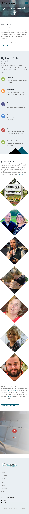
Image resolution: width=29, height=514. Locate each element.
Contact (3, 491)
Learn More (4, 45)
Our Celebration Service (13, 390)
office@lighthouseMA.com (8, 502)
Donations (4, 488)
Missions (3, 478)
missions (20, 174)
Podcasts (3, 482)
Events (3, 485)
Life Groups (4, 475)
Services (3, 472)
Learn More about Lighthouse (10, 405)
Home (2, 469)
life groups (8, 396)
